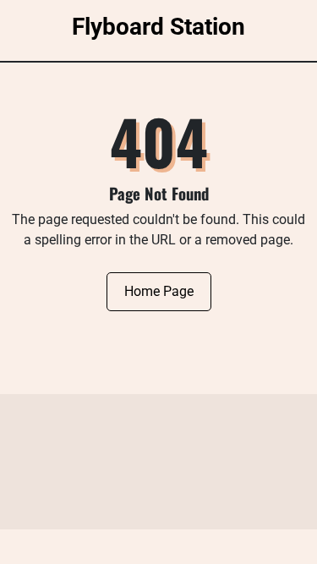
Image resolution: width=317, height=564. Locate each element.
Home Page (159, 291)
